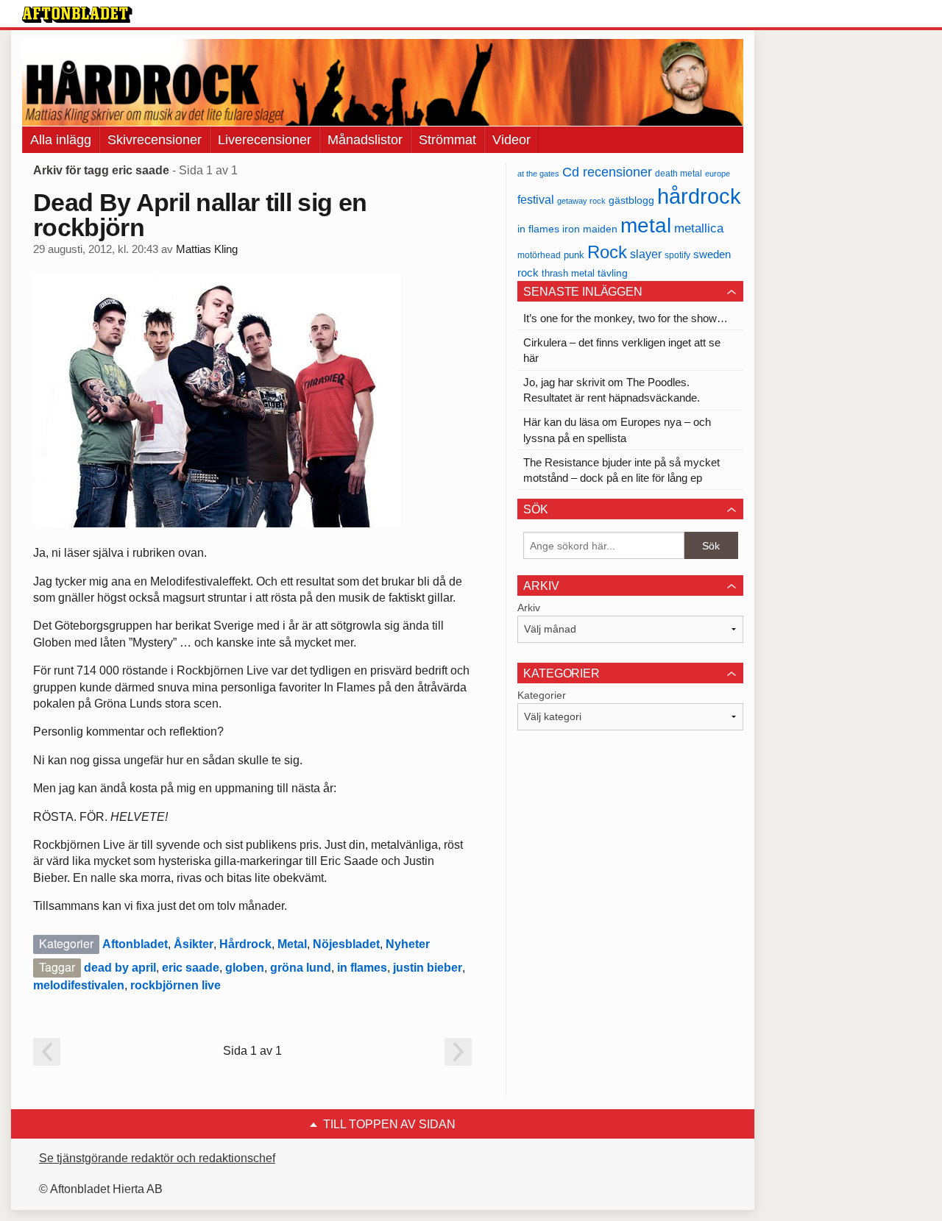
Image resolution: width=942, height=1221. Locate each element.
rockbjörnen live (175, 985)
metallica (698, 228)
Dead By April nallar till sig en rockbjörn (199, 214)
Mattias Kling (207, 249)
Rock (607, 252)
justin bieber (427, 967)
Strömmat (447, 139)
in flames (362, 967)
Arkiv (528, 607)
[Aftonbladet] (77, 15)
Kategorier (541, 695)
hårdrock (699, 196)
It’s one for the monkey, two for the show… (625, 318)
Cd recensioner (607, 171)
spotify (677, 255)
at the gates (538, 173)
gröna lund (300, 967)
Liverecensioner (264, 139)
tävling (613, 273)
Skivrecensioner (154, 139)
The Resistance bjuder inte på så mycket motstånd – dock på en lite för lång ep (621, 470)
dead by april (120, 967)
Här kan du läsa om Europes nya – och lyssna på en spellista (617, 430)
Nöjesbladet (346, 944)
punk (574, 254)
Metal (292, 944)
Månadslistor (365, 139)
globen (244, 967)
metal (645, 225)
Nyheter (408, 944)
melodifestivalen (78, 985)
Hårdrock (245, 944)
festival (535, 199)
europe (717, 173)
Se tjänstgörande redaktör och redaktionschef (157, 1158)
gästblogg (631, 200)
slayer (646, 254)
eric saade (190, 967)
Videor (511, 139)
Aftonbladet (135, 944)
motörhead (539, 255)
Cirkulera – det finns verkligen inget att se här (621, 350)
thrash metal (568, 273)
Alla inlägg (60, 139)
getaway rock (581, 200)
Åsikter (193, 944)
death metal (678, 173)
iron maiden (589, 229)
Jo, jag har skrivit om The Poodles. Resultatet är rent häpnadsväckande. (611, 390)
